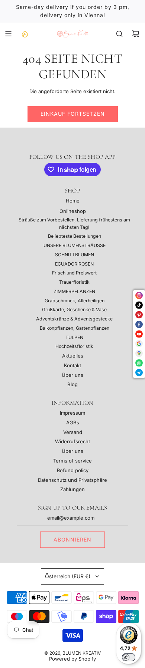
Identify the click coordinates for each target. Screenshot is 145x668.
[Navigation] (8, 34)
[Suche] (119, 34)
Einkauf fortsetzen (73, 114)
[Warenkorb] (136, 34)
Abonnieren (72, 539)
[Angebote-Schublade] (24, 34)
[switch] (128, 657)
